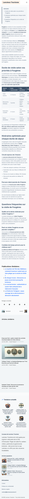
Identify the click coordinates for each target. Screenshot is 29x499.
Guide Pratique (12, 341)
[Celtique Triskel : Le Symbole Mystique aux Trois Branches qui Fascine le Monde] (14, 352)
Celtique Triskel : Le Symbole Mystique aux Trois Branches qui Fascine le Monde (21, 411)
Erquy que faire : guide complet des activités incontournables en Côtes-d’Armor (7, 411)
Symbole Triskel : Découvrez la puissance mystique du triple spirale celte (8, 424)
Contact (3, 483)
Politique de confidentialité (8, 486)
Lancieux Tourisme (11, 2)
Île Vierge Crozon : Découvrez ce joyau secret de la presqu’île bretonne (15, 280)
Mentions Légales (6, 489)
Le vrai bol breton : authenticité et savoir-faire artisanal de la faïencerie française (15, 287)
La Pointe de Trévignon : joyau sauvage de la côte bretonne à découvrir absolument (14, 293)
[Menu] (26, 2)
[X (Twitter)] (9, 304)
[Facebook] (4, 304)
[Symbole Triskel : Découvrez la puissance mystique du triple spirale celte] (14, 375)
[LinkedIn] (19, 304)
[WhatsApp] (24, 304)
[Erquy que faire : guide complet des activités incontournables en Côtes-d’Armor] (14, 328)
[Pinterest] (14, 304)
